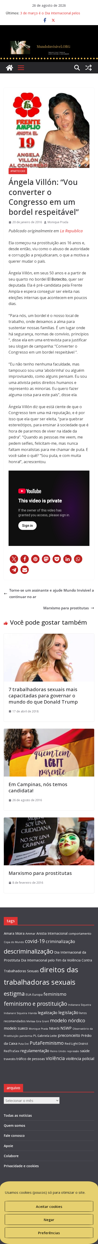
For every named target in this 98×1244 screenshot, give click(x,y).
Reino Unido (58, 1051)
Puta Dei (23, 1043)
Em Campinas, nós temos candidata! (38, 787)
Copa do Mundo (14, 942)
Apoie (8, 1146)
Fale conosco (14, 1135)
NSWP (66, 1028)
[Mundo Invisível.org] (49, 42)
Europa (37, 995)
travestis (9, 1059)
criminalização (60, 941)
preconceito (69, 1035)
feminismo (55, 994)
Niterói (54, 1028)
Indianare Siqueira (15, 1013)
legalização (47, 1012)
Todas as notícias (18, 1115)
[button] (14, 559)
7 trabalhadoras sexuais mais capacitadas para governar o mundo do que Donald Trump (43, 695)
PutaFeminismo (47, 1043)
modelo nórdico (67, 1020)
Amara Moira (14, 933)
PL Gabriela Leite (45, 1036)
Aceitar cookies (49, 1206)
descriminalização (28, 951)
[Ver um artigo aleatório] (88, 67)
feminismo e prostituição (35, 1003)
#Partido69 (17, 171)
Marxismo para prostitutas (66, 607)
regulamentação (34, 1050)
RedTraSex (11, 1051)
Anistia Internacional (52, 933)
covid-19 (35, 941)
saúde (85, 1050)
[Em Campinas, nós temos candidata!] (49, 731)
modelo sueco (16, 1028)
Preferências (49, 1232)
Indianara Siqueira (79, 1004)
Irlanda (32, 1013)
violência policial (80, 1058)
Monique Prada (58, 222)
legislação (68, 1012)
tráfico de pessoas (30, 1058)
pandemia (26, 1036)
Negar (49, 1219)
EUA (28, 995)
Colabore (11, 1156)
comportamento (80, 934)
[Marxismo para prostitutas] (49, 820)
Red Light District (76, 1044)
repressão (73, 1051)
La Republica (71, 230)
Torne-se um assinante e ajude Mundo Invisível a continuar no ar (51, 593)
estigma (14, 993)
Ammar (30, 934)
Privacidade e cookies (21, 1166)
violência (55, 1058)
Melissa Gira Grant (37, 1021)
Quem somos (14, 1125)
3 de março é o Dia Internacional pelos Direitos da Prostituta (50, 15)
